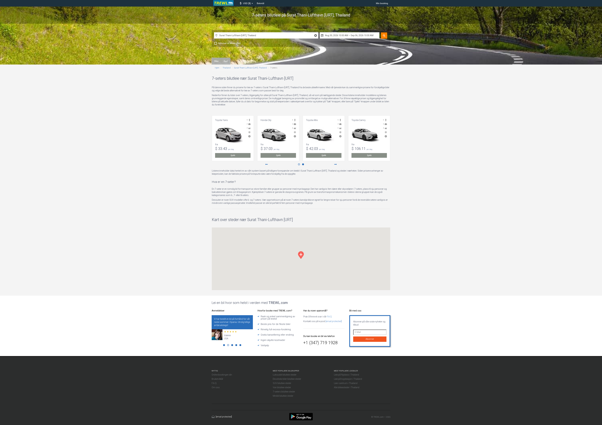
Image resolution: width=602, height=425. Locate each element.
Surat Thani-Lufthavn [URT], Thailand (250, 68)
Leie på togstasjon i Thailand (348, 379)
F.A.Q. (329, 316)
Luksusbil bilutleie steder (284, 374)
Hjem (217, 68)
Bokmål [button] (260, 3)
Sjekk (233, 155)
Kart (226, 61)
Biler (216, 61)
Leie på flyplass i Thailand (346, 374)
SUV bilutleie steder (282, 383)
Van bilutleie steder (282, 387)
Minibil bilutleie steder (283, 396)
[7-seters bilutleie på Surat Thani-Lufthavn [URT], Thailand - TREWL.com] (301, 416)
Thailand (227, 68)
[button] (246, 3)
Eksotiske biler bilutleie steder (287, 379)
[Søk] (384, 35)
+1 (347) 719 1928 (320, 342)
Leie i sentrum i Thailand (345, 383)
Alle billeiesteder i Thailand (346, 387)
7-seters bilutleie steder (284, 391)
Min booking (382, 3)
